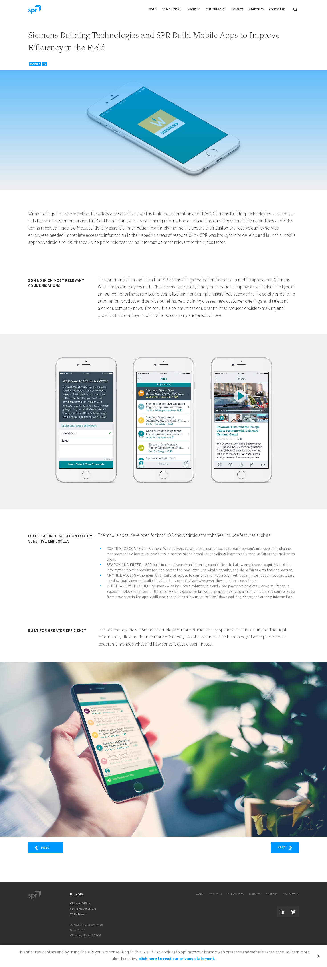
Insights (237, 9)
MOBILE (35, 64)
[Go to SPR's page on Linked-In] (282, 911)
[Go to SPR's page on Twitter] (293, 911)
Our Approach (216, 9)
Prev (52, 848)
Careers (272, 894)
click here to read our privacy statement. (177, 959)
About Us (194, 9)
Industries (256, 9)
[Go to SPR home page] (34, 895)
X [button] (318, 955)
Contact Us (277, 9)
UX (44, 64)
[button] (295, 9)
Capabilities (170, 9)
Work (153, 9)
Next (288, 848)
